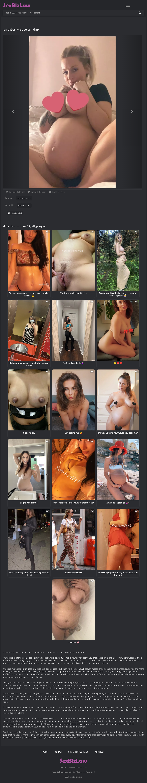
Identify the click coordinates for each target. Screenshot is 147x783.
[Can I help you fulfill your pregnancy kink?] (73, 469)
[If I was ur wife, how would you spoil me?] (118, 399)
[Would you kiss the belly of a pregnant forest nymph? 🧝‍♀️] (118, 260)
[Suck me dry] (29, 399)
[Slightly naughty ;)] (29, 469)
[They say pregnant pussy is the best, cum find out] (118, 539)
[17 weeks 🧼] (73, 609)
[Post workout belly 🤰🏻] (73, 330)
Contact (58, 752)
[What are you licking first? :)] (73, 260)
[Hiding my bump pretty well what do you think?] (29, 330)
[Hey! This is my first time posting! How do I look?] (29, 539)
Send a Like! (16, 213)
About (45, 752)
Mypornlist (99, 752)
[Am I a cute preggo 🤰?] (118, 469)
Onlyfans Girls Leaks (78, 752)
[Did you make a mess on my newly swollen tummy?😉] (29, 260)
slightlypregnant (24, 198)
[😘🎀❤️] (118, 330)
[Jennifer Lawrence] (73, 539)
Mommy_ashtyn (24, 205)
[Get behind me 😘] (73, 399)
